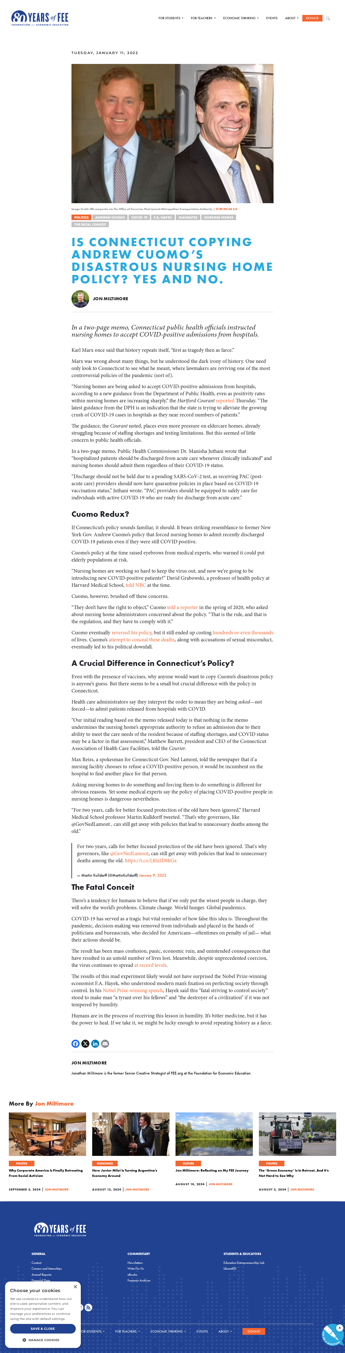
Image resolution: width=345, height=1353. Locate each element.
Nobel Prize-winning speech (133, 990)
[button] (43, 1340)
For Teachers (202, 18)
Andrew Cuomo (110, 217)
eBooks (132, 1274)
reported (225, 400)
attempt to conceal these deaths (142, 639)
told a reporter (182, 607)
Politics (81, 217)
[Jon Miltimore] (80, 298)
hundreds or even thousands (243, 632)
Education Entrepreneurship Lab (244, 1263)
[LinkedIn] (95, 1044)
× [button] (75, 1287)
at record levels (150, 965)
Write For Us (136, 1268)
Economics (105, 1163)
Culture (188, 1163)
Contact (36, 1263)
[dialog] (43, 1314)
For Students (170, 18)
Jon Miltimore (110, 298)
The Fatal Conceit (90, 224)
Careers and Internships (47, 1268)
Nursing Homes (218, 217)
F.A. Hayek (163, 217)
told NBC (136, 585)
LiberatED (230, 1268)
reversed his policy (131, 632)
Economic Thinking (239, 18)
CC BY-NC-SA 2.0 (226, 209)
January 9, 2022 (152, 875)
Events (272, 18)
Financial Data (41, 1280)
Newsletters (135, 1263)
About (290, 18)
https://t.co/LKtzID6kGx (151, 860)
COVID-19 (139, 217)
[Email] (105, 1044)
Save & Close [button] (43, 1329)
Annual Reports (42, 1274)
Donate (312, 18)
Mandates (188, 217)
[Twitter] (85, 1044)
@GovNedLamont (129, 853)
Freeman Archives (139, 1280)
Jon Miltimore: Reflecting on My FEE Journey (212, 1170)
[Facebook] (75, 1044)
